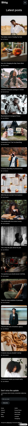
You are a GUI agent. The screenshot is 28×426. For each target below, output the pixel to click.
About (2, 416)
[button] (25, 3)
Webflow (20, 422)
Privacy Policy (18, 410)
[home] (7, 2)
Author (16, 408)
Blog (2, 414)
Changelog (17, 418)
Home (2, 408)
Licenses (17, 416)
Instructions (17, 414)
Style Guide (17, 412)
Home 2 (3, 410)
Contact (3, 412)
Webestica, (9, 422)
